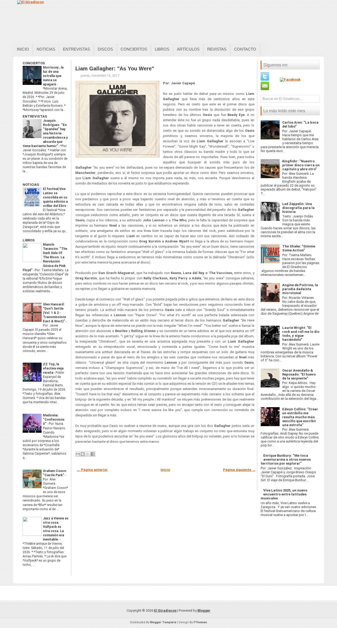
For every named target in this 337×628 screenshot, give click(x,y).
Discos (105, 49)
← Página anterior (92, 470)
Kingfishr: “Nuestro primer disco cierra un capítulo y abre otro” (301, 165)
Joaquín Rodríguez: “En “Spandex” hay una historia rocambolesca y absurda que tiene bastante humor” (45, 133)
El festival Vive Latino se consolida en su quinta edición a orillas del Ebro (55, 197)
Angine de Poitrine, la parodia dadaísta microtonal (300, 289)
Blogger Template (163, 622)
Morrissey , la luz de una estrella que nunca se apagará (53, 76)
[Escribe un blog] (82, 454)
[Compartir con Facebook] (92, 454)
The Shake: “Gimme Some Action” (298, 248)
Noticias (46, 49)
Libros (162, 49)
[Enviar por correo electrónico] (77, 454)
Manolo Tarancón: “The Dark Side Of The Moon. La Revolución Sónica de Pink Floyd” (45, 257)
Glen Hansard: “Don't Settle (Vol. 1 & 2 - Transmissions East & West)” (54, 313)
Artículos (188, 49)
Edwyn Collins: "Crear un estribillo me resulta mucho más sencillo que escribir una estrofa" (300, 417)
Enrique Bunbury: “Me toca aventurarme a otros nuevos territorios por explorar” (286, 459)
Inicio (23, 49)
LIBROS (29, 240)
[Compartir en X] (87, 454)
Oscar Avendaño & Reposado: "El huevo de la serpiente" (299, 374)
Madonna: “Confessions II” (54, 419)
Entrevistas (76, 49)
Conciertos (134, 49)
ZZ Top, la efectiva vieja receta (53, 368)
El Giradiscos (165, 610)
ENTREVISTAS (35, 116)
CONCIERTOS (34, 63)
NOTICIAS (31, 185)
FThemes (200, 622)
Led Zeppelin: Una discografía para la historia (298, 208)
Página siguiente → (239, 470)
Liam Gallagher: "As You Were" (114, 68)
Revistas (216, 49)
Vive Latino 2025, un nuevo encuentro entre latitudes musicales (284, 494)
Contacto (245, 49)
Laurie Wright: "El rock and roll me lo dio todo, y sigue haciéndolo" (300, 334)
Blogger (203, 610)
